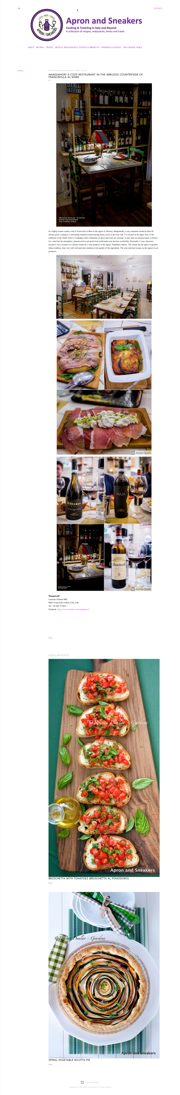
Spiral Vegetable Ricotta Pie (69, 1060)
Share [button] (20, 70)
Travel (49, 47)
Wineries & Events (111, 47)
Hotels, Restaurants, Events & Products (77, 47)
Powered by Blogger (92, 1082)
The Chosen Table (132, 47)
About (31, 47)
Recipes (40, 47)
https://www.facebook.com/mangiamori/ (73, 609)
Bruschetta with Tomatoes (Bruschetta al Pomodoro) (89, 879)
